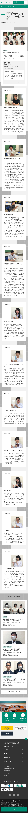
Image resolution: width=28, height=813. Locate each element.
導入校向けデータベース (12, 781)
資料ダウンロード (8, 761)
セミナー (6, 753)
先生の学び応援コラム (8, 770)
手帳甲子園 (7, 757)
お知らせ (6, 775)
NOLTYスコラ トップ (9, 746)
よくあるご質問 (7, 766)
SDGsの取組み (7, 773)
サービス (6, 749)
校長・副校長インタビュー (9, 768)
